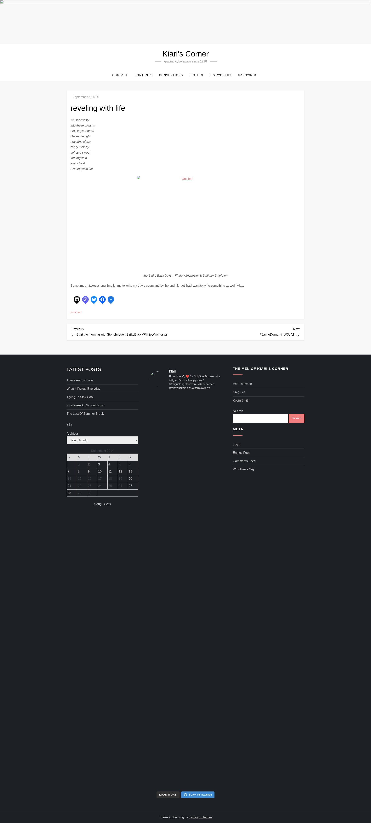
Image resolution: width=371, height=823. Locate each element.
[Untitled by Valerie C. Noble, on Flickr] (185, 224)
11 (110, 471)
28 (69, 493)
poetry (76, 312)
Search (238, 411)
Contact (120, 75)
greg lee (239, 392)
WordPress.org (243, 469)
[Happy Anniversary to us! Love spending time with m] (210, 416)
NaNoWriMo (248, 75)
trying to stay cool (80, 397)
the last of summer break (85, 413)
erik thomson (242, 383)
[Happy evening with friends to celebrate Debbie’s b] (185, 707)
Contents (143, 75)
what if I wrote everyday (83, 388)
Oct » (107, 504)
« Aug (98, 504)
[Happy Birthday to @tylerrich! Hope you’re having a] (161, 664)
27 (130, 485)
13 (130, 471)
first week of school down (86, 405)
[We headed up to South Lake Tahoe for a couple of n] (161, 451)
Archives (73, 433)
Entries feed (241, 452)
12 (120, 471)
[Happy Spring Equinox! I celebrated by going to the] (185, 567)
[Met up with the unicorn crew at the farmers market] (210, 682)
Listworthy (220, 75)
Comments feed (244, 461)
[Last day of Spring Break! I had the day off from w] (161, 572)
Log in (237, 444)
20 (130, 478)
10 (100, 471)
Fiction (196, 75)
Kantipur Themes (200, 817)
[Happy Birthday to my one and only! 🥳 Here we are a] (210, 559)
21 (69, 485)
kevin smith (241, 400)
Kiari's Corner (185, 54)
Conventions (171, 75)
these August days (80, 380)
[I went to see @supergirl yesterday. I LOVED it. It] (185, 456)
